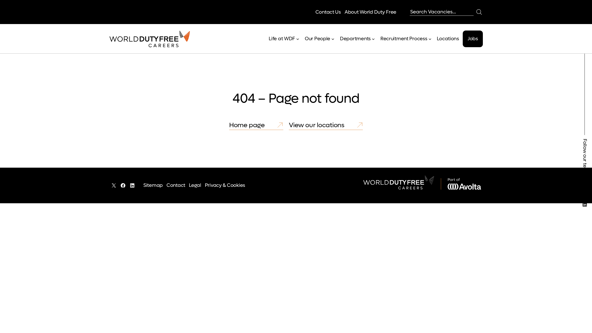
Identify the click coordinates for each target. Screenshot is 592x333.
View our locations (316, 125)
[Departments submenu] (373, 38)
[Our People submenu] (332, 38)
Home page (247, 125)
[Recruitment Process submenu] (430, 38)
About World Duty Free (370, 12)
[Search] (479, 12)
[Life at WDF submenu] (297, 38)
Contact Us (328, 12)
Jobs (473, 39)
